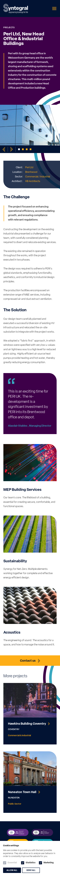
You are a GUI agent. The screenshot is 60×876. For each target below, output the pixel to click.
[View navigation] (54, 8)
